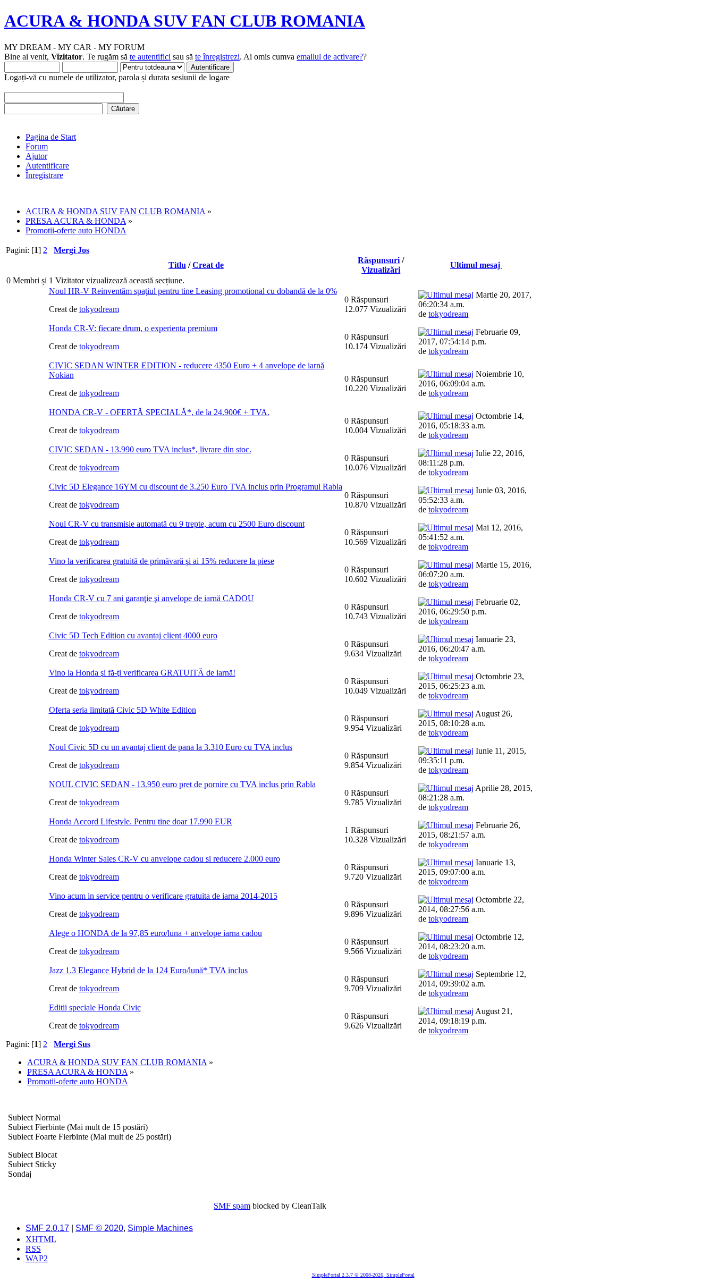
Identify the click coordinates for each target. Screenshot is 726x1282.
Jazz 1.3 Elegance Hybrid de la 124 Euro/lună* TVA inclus (148, 970)
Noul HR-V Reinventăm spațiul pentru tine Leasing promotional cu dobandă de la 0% (193, 291)
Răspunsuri (379, 260)
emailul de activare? (330, 56)
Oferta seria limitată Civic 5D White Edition (122, 709)
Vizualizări (380, 269)
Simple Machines (160, 1228)
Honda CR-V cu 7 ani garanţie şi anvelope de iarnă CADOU (151, 598)
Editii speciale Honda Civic (95, 1007)
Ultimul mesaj (476, 264)
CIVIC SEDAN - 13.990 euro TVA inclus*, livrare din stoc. (150, 449)
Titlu (177, 264)
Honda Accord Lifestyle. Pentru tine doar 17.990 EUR (140, 821)
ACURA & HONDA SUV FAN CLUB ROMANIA (184, 20)
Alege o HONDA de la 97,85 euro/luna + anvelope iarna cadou (155, 933)
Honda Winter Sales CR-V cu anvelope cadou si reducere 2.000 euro (164, 858)
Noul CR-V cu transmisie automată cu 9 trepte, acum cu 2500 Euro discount (177, 523)
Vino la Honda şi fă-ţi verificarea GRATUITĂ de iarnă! (142, 672)
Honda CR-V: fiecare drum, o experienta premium (133, 328)
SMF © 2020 (99, 1228)
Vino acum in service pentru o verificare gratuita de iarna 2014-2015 (163, 895)
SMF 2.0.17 (47, 1228)
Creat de (208, 264)
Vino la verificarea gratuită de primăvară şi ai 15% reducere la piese (161, 561)
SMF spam (232, 1205)
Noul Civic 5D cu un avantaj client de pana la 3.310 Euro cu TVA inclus (170, 747)
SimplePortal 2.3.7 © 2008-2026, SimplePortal (363, 1275)
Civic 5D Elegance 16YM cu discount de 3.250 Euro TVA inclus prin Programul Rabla (195, 486)
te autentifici (150, 56)
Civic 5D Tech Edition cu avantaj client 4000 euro (133, 635)
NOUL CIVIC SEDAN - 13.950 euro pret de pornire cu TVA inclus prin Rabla (182, 784)
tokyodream (99, 309)
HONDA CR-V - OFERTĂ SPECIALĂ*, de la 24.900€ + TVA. (159, 412)
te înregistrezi (217, 56)
